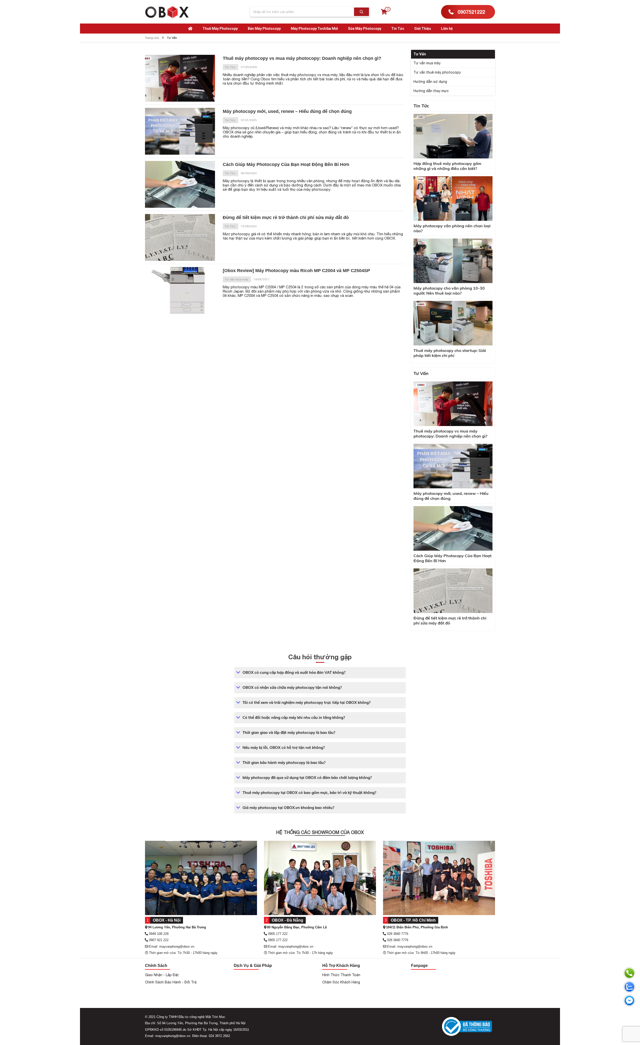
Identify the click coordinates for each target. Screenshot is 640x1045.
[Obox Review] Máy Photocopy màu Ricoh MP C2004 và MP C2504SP (296, 270)
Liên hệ (447, 29)
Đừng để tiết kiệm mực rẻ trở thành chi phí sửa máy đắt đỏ (286, 217)
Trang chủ (152, 38)
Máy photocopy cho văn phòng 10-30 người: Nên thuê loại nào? (449, 291)
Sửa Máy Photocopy (364, 29)
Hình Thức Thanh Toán (341, 975)
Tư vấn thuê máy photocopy (437, 72)
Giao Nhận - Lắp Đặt (162, 975)
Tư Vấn (172, 38)
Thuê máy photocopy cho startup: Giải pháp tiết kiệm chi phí (450, 353)
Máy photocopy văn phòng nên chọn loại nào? (452, 228)
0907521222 (470, 12)
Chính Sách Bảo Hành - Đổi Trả (170, 982)
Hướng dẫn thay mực (431, 91)
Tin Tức (397, 29)
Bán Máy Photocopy (264, 29)
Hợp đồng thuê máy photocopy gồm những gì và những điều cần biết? (447, 166)
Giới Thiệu (422, 29)
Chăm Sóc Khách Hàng (341, 982)
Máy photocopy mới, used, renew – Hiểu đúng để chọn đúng (287, 111)
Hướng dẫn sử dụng (430, 82)
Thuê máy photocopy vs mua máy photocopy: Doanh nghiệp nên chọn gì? (302, 58)
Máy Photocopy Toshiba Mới (314, 29)
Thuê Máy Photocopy (220, 29)
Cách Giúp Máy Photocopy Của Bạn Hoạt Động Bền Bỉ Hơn (286, 164)
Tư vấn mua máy (237, 279)
